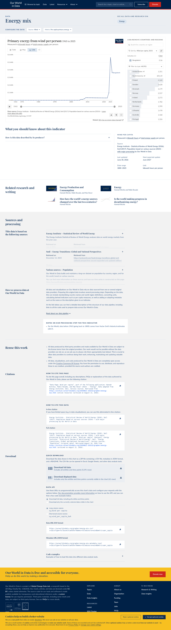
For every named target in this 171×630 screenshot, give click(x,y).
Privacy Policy (73, 625)
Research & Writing (148, 590)
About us (117, 590)
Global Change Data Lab (40, 586)
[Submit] (130, 4)
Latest (52, 4)
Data (45, 4)
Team (116, 602)
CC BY (29, 116)
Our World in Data (16, 4)
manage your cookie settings (91, 625)
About (72, 4)
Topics (89, 590)
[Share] (116, 115)
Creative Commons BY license (67, 363)
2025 (120, 106)
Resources (61, 4)
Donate (155, 4)
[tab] (13, 50)
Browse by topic (33, 4)
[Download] (111, 115)
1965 (16, 106)
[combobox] (114, 4)
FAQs (45, 599)
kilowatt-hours (132, 138)
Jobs (116, 606)
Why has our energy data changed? (110, 120)
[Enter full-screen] (121, 115)
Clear (161, 56)
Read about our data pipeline (57, 313)
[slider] (21, 106)
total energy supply (148, 138)
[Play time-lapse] (10, 107)
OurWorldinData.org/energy (17, 116)
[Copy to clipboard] (118, 386)
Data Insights (92, 598)
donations (38, 620)
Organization (119, 594)
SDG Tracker (92, 611)
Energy (122, 21)
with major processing (125, 152)
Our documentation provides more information (76, 493)
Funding (117, 598)
